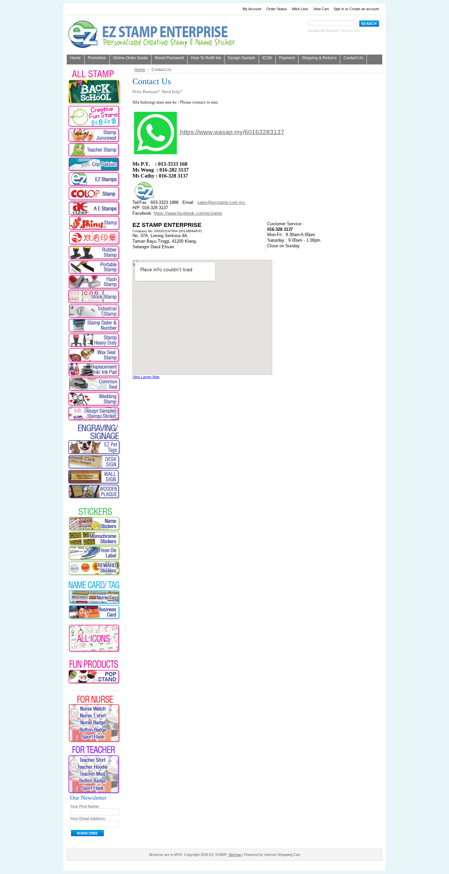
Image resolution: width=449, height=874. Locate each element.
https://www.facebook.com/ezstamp (188, 213)
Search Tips (350, 31)
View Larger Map (145, 377)
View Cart (321, 9)
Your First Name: (85, 807)
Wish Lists (300, 9)
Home (139, 70)
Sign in (339, 9)
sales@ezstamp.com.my (221, 202)
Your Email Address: (88, 819)
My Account (252, 9)
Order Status (276, 9)
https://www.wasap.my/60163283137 (232, 132)
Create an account (364, 9)
